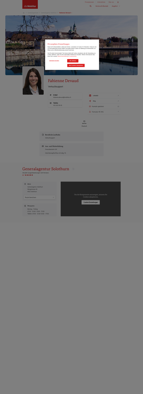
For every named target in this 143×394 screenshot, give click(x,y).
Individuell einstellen (54, 60)
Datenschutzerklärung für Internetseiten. (67, 56)
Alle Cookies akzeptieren (76, 65)
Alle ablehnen (73, 60)
